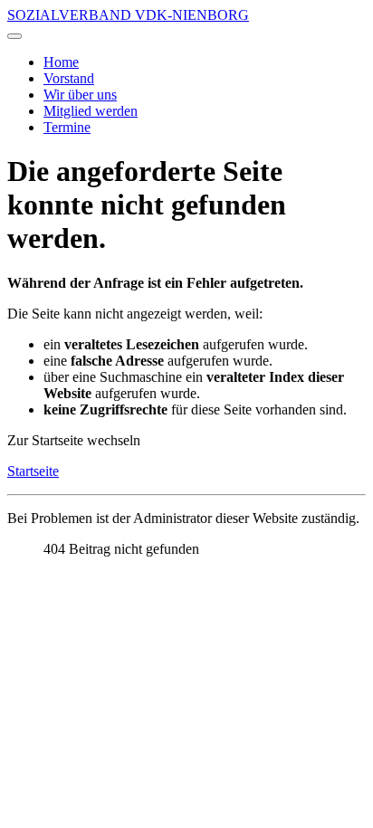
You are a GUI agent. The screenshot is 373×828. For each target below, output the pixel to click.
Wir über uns (80, 94)
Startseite (33, 471)
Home (61, 62)
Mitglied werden (90, 111)
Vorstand (68, 78)
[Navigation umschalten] (14, 36)
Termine (67, 127)
